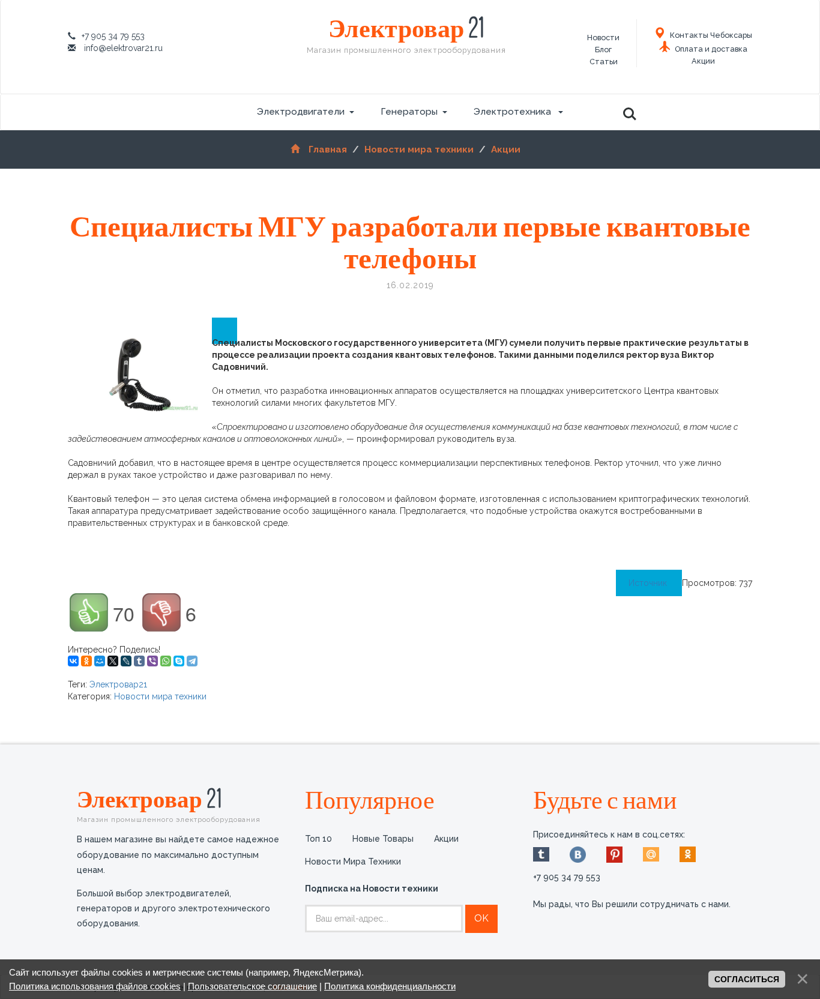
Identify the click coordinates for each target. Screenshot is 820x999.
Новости (603, 37)
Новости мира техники (419, 149)
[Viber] (152, 661)
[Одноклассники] (86, 661)
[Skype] (178, 661)
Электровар (406, 35)
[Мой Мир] (99, 661)
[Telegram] (192, 661)
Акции (703, 60)
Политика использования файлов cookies (95, 986)
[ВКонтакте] (73, 661)
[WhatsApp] (165, 661)
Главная (328, 149)
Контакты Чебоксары (710, 35)
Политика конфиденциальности (390, 986)
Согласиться (746, 979)
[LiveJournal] (126, 661)
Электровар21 (118, 684)
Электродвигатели (301, 111)
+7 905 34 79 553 (113, 36)
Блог (603, 49)
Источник (649, 583)
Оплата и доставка (710, 48)
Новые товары (383, 839)
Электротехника (513, 111)
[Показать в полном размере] (224, 331)
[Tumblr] (139, 661)
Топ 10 (318, 839)
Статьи (603, 61)
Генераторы (409, 111)
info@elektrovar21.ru (123, 48)
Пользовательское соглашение (252, 986)
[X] (112, 661)
